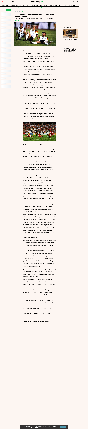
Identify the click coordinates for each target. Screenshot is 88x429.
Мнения (67, 3)
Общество (48, 3)
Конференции (69, 5)
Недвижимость (39, 3)
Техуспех (60, 5)
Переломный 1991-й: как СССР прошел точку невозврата (29, 7)
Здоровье (64, 5)
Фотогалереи (72, 3)
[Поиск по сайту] (71, 1)
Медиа (35, 3)
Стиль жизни (59, 3)
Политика (44, 3)
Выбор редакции (16, 7)
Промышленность (46, 5)
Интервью (63, 3)
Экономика (16, 3)
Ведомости (3, 5)
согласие (36, 427)
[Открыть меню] (77, 1)
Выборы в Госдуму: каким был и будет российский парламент (71, 7)
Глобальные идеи (7, 3)
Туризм (74, 5)
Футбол (22, 11)
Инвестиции (26, 3)
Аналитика (33, 5)
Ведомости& (28, 5)
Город (24, 5)
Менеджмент (53, 3)
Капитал (37, 5)
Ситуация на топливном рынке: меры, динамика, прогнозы (50, 7)
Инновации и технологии (54, 5)
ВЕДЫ (7, 5)
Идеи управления (19, 5)
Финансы (21, 3)
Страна (41, 5)
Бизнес (12, 3)
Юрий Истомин (16, 20)
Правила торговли (12, 5)
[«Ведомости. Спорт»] (35, 1)
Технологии (30, 3)
